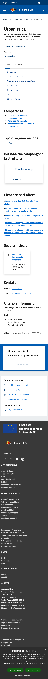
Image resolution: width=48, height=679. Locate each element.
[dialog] (24, 663)
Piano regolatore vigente (17, 120)
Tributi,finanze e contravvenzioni (14, 535)
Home (5, 19)
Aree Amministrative (9, 473)
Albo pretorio (6, 642)
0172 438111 (14, 597)
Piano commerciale (15, 118)
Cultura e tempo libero (10, 502)
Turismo (4, 515)
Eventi (3, 574)
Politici (4, 482)
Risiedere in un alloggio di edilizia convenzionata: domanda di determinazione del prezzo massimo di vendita (23, 233)
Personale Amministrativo (11, 484)
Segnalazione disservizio (10, 622)
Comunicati (5, 560)
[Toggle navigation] (4, 9)
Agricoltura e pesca (8, 546)
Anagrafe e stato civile (10, 499)
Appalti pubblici (7, 510)
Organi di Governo (8, 471)
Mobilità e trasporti (9, 518)
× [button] (45, 650)
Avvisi (3, 563)
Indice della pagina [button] (14, 64)
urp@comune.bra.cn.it (15, 605)
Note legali (5, 645)
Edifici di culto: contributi (17, 115)
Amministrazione (16, 19)
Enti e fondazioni (8, 479)
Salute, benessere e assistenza (13, 540)
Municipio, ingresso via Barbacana (17, 257)
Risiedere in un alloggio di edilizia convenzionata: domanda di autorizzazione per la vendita (23, 224)
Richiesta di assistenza (10, 628)
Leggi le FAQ (6, 625)
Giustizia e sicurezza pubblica (12, 532)
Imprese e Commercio (9, 507)
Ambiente (5, 538)
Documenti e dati (8, 487)
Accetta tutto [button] (15, 670)
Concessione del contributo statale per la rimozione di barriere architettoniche (20, 209)
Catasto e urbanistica (9, 512)
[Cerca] (43, 10)
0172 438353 (17, 288)
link (24, 665)
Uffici (28, 19)
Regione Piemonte (10, 2)
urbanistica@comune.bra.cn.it (20, 293)
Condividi (8, 46)
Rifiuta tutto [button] (33, 670)
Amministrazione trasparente (12, 639)
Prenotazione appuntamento (12, 619)
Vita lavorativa (7, 504)
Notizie (4, 558)
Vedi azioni (19, 46)
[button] (24, 675)
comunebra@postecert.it (15, 608)
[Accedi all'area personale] (39, 3)
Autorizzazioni (6, 543)
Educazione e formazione (11, 530)
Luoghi (4, 577)
